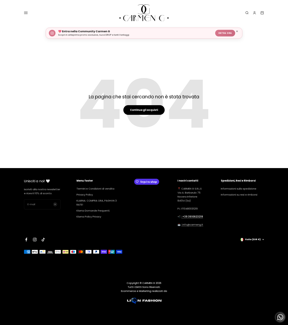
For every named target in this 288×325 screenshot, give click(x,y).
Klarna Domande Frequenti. (93, 210)
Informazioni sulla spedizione (238, 188)
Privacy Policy (84, 194)
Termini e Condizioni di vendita (95, 188)
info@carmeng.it (192, 224)
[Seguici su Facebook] (26, 239)
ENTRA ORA (225, 33)
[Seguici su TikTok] (43, 239)
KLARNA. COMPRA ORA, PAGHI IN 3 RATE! (96, 202)
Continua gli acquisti (144, 110)
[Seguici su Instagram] (34, 239)
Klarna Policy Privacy (88, 216)
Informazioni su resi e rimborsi (239, 194)
